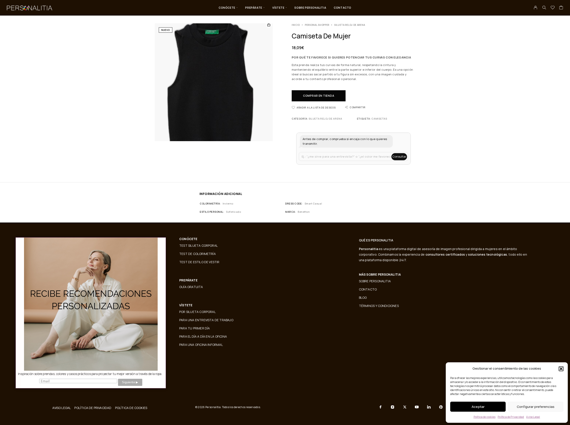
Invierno (228, 203)
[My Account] (535, 8)
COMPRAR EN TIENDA (318, 96)
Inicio (296, 24)
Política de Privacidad (511, 417)
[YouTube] (417, 407)
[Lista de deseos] (553, 8)
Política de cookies (485, 417)
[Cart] (561, 8)
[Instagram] (393, 407)
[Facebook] (381, 407)
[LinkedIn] (429, 407)
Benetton (304, 211)
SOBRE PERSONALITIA (310, 8)
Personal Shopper (317, 24)
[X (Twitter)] (405, 407)
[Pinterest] (441, 407)
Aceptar (478, 406)
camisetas (379, 118)
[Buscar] (544, 8)
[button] (561, 369)
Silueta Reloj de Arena (349, 24)
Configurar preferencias (535, 406)
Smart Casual (313, 203)
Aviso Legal (533, 417)
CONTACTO (342, 8)
